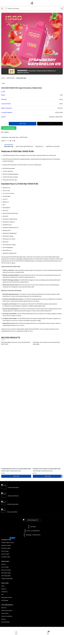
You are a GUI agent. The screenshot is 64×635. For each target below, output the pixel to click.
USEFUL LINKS (5, 561)
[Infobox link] (32, 486)
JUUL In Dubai (4, 567)
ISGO (3, 83)
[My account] (62, 8)
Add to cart (22, 123)
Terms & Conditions (6, 616)
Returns (3, 619)
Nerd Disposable (6, 575)
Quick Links (4, 583)
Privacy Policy (4, 613)
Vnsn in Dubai (4, 551)
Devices (3, 564)
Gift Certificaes (5, 622)
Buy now (50, 123)
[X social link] (8, 141)
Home (3, 78)
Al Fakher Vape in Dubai (7, 542)
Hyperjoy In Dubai (6, 545)
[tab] (8, 146)
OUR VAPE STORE (8, 539)
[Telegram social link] (14, 141)
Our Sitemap (4, 600)
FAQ (2, 594)
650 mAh (60, 108)
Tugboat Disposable (7, 578)
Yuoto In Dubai (5, 554)
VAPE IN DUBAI (10, 78)
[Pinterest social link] (10, 141)
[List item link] (32, 531)
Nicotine (11, 180)
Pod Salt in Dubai (5, 548)
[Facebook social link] (6, 141)
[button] (32, 128)
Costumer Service (7, 605)
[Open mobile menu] (2, 8)
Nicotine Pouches (6, 570)
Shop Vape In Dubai (6, 597)
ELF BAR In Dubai (5, 557)
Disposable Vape (21, 78)
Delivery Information (6, 610)
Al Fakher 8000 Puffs (15, 471)
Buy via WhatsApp (8, 128)
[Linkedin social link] (12, 141)
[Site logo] (32, 3)
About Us (3, 589)
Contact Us (4, 591)
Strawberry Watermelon (56, 117)
